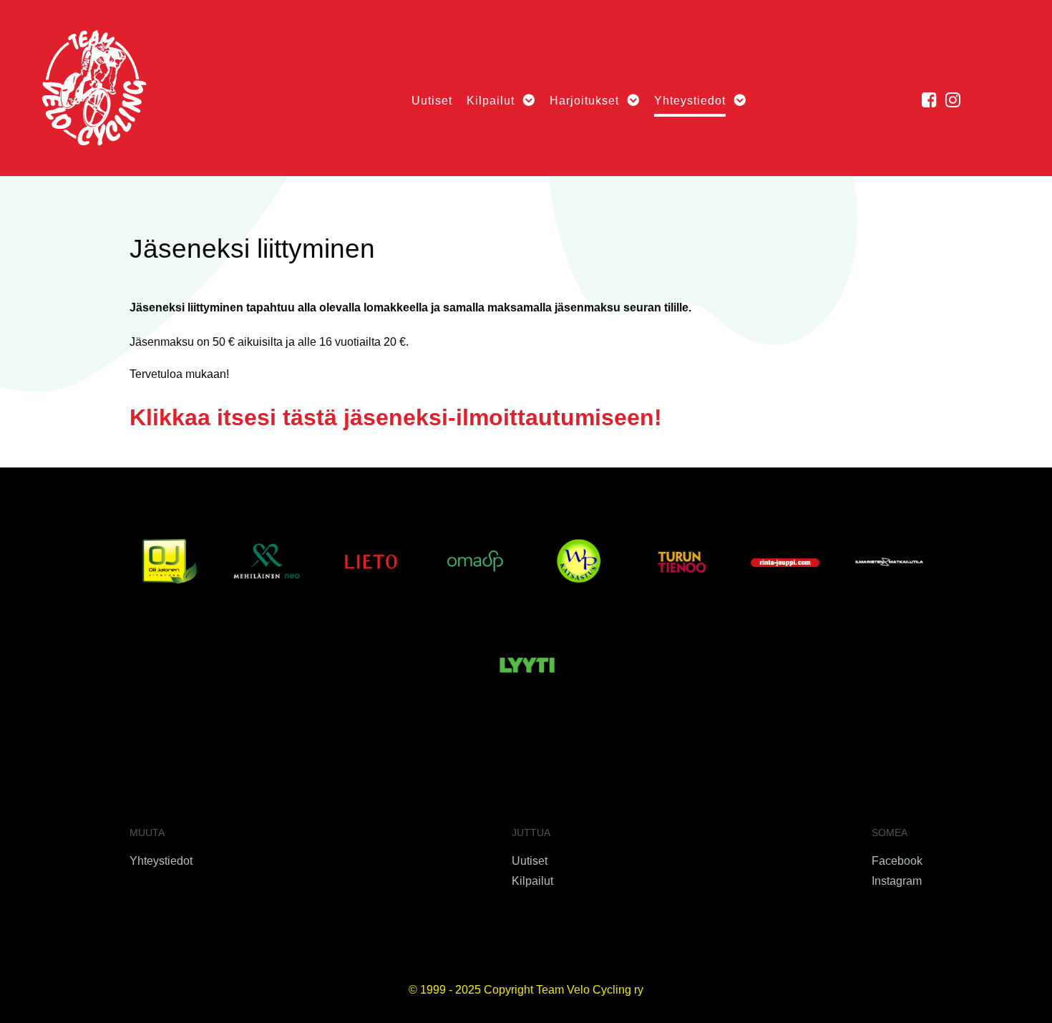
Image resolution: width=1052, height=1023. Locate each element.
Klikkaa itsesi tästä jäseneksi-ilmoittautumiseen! (396, 417)
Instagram (897, 881)
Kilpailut (532, 881)
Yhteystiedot (161, 861)
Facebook (897, 861)
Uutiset (529, 861)
